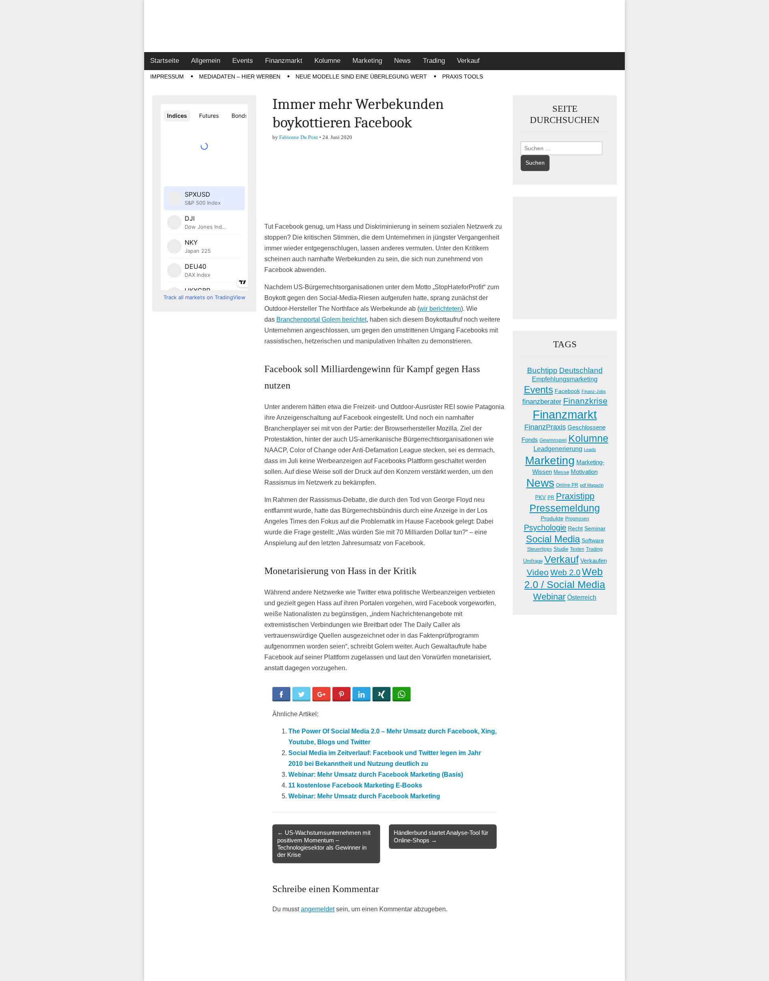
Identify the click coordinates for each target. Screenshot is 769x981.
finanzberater (542, 401)
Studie (561, 549)
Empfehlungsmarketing (565, 379)
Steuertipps (539, 549)
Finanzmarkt (283, 60)
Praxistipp (575, 496)
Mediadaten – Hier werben (239, 76)
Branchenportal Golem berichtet (321, 319)
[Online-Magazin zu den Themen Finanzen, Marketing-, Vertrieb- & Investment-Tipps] (384, 26)
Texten (577, 549)
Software (593, 540)
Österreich (581, 597)
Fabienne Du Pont (298, 137)
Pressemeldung (564, 508)
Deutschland (581, 370)
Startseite (164, 60)
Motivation (584, 471)
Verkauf (468, 60)
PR (551, 497)
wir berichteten (440, 308)
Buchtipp (542, 370)
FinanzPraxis (545, 427)
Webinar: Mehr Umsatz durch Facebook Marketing (364, 796)
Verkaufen (593, 560)
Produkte (552, 518)
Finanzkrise (585, 401)
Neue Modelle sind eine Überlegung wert (361, 76)
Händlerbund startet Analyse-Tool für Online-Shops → (441, 836)
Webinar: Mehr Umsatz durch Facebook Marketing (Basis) (375, 774)
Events (242, 60)
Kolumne (327, 60)
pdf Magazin (592, 485)
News (402, 60)
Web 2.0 (565, 572)
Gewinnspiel (553, 440)
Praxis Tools (462, 76)
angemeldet (317, 909)
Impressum (167, 76)
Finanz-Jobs (594, 391)
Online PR (567, 485)
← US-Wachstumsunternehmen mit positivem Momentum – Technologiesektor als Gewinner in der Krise (323, 843)
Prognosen (577, 518)
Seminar (595, 529)
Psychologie (545, 527)
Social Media (553, 539)
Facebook (567, 391)
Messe (561, 472)
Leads (590, 449)
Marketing (367, 60)
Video (538, 572)
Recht (575, 528)
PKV (540, 497)
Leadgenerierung (557, 448)
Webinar (549, 597)
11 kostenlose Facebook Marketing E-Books (355, 785)
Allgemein (205, 60)
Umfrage (533, 561)
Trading (434, 60)
